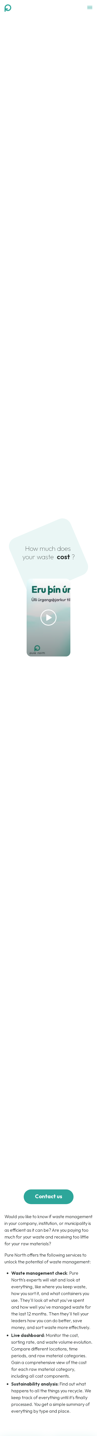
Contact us (48, 1196)
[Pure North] (8, 8)
